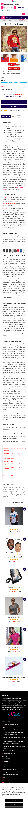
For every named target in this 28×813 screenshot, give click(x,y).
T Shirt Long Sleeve (19, 21)
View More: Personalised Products (14, 503)
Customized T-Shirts (9, 751)
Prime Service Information (10, 774)
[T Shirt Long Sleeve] (14, 39)
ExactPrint (9, 71)
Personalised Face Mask (14, 557)
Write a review (20, 110)
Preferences (14, 809)
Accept (14, 800)
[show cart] (25, 17)
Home (4, 21)
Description (6, 116)
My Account (6, 759)
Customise (14, 102)
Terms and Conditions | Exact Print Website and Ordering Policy (13, 742)
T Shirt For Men (14, 527)
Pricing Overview (7, 772)
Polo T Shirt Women (14, 647)
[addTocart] (24, 509)
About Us (5, 727)
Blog (4, 777)
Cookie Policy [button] (15, 792)
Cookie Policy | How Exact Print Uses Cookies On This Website (13, 733)
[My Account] (21, 17)
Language (7, 10)
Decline (14, 804)
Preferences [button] (5, 796)
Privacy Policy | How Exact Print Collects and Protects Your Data (14, 738)
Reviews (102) (19, 116)
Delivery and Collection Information (13, 730)
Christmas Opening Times (10, 724)
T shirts (10, 21)
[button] (25, 58)
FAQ (13, 116)
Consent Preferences (9, 753)
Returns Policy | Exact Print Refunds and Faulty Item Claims (14, 747)
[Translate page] (2, 10)
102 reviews (11, 110)
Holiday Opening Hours (9, 769)
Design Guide (6, 764)
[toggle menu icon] (3, 17)
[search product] (23, 14)
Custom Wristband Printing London (14, 677)
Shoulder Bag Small (14, 587)
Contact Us (6, 761)
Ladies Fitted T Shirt (14, 617)
